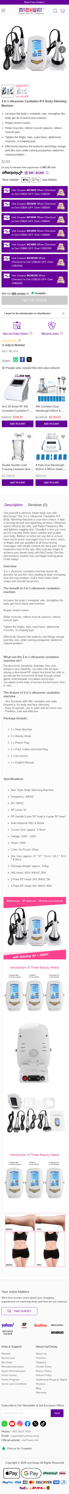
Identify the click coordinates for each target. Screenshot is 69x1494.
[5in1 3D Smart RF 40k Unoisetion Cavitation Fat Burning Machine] (18, 387)
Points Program (10, 1379)
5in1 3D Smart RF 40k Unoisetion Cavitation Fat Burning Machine (16, 410)
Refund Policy (44, 1375)
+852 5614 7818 (21, 1431)
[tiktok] (44, 1424)
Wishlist (5, 1353)
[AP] (26, 1326)
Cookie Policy (44, 1366)
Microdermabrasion (12, 1366)
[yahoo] (9, 1326)
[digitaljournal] (59, 1326)
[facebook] (28, 1424)
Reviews (41, 1383)
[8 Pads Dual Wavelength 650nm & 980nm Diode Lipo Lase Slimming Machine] (51, 446)
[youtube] (13, 1424)
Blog (38, 1388)
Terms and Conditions (14, 1383)
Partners (41, 1357)
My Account (8, 1357)
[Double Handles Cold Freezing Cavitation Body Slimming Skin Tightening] (18, 446)
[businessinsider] (9, 1333)
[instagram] (21, 1424)
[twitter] (36, 1424)
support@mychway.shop (24, 1435)
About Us (41, 1353)
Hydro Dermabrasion (13, 1370)
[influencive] (59, 1333)
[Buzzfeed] (43, 1326)
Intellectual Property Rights (51, 1379)
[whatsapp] (5, 1424)
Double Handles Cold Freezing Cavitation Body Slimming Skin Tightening (16, 469)
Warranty (41, 1392)
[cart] (63, 11)
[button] (62, 49)
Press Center (9, 1375)
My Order (7, 1362)
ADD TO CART (17, 424)
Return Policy (43, 1370)
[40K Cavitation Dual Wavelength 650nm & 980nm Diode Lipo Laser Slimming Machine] (51, 387)
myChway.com (30, 1440)
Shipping (41, 1362)
